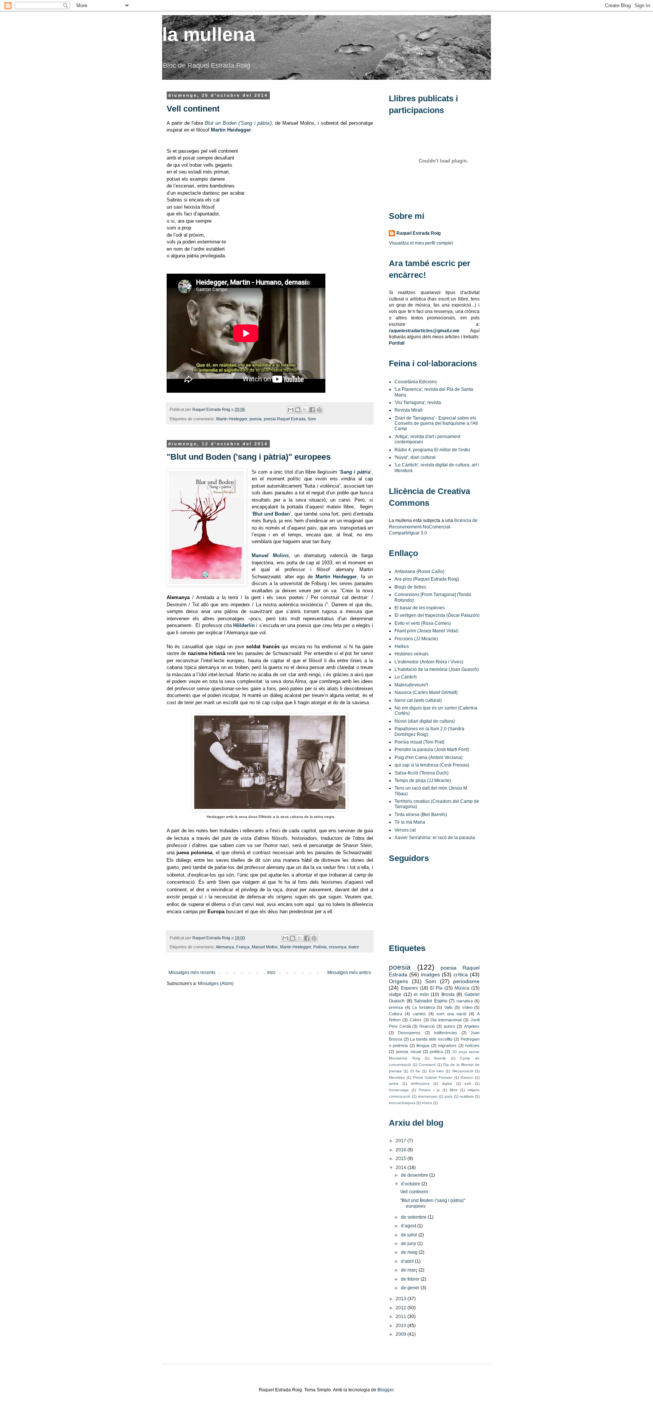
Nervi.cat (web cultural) (418, 700)
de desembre (415, 1175)
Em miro (436, 1071)
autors (449, 1026)
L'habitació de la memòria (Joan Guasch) (437, 669)
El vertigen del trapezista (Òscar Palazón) (437, 615)
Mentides (397, 1077)
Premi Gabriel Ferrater (433, 1077)
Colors (416, 1020)
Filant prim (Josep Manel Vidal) (426, 631)
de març (410, 1270)
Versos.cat (405, 830)
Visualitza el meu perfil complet (421, 243)
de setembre (414, 1217)
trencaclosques (402, 1103)
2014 (401, 1167)
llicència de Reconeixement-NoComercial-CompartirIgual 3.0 (433, 527)
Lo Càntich (406, 677)
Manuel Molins (265, 947)
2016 (401, 1149)
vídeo (467, 1007)
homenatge (399, 1090)
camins (419, 1013)
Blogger (385, 1390)
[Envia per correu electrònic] (290, 410)
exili (467, 1083)
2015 (401, 1158)
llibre (454, 1090)
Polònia (319, 947)
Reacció (427, 1026)
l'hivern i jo (429, 1090)
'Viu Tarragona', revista (418, 402)
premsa (396, 1007)
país (448, 1096)
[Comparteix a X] (305, 410)
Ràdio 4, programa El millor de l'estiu (432, 449)
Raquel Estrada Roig (211, 409)
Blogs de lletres (410, 587)
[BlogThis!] (298, 410)
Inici (271, 972)
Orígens (398, 981)
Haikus (402, 646)
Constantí (427, 1065)
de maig (410, 1252)
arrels (393, 1083)
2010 (401, 1325)
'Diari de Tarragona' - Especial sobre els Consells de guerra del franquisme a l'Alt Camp (436, 423)
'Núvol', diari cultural (415, 457)
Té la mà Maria (410, 822)
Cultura (395, 1013)
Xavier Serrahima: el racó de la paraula (435, 837)
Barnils (440, 1058)
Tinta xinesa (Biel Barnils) (421, 814)
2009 (401, 1334)
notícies (472, 1045)
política (436, 1051)
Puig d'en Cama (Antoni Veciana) (429, 757)
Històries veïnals (412, 654)
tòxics (427, 1103)
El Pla (436, 988)
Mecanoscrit (462, 1071)
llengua (422, 1045)
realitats (467, 1096)
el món (421, 994)
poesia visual (408, 1051)
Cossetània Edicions (416, 381)
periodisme (466, 981)
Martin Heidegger (231, 130)
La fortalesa (423, 1007)
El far (415, 1071)
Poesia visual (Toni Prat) (419, 742)
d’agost (409, 1225)
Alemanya (225, 947)
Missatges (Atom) (216, 983)
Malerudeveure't (411, 685)
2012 (401, 1307)
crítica (460, 974)
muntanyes (427, 1096)
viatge (395, 994)
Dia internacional (445, 1020)
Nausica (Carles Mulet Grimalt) (426, 692)
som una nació (451, 1013)
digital (447, 1083)
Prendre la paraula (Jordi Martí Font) (432, 749)
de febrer (411, 1279)
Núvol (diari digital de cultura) (425, 721)
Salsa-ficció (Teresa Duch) (422, 773)
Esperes (409, 988)
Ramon (467, 1077)
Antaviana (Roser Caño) (419, 571)
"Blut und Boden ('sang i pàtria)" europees (249, 457)
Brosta (448, 994)
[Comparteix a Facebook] (312, 410)
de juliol (409, 1235)
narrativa (464, 1001)
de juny (409, 1243)
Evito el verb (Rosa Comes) (423, 623)
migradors (447, 1045)
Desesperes (409, 1032)
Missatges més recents (192, 972)
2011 (401, 1316)
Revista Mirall (408, 410)
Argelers (472, 1026)
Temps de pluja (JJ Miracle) (423, 780)
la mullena (208, 34)
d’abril (408, 1261)
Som (312, 419)
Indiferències (445, 1032)
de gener (411, 1287)
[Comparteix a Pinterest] (319, 410)
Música (462, 988)
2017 (401, 1140)
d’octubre (411, 1183)
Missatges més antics (349, 972)
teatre (353, 947)
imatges (430, 974)
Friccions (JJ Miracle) (416, 638)
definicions (420, 1083)
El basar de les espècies (420, 607)
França (242, 947)
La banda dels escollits (431, 1039)
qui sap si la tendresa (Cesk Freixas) (432, 765)
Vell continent (193, 108)
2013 (401, 1298)
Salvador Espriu (430, 1001)
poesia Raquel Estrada (284, 419)
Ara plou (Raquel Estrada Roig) (427, 579)
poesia (255, 419)
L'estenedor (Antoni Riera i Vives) (429, 662)
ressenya (337, 947)
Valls (448, 1007)
